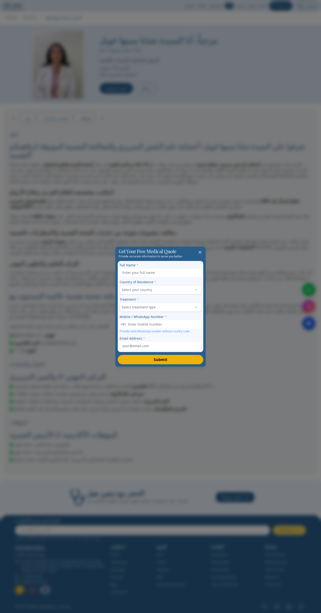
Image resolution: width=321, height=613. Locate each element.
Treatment (129, 299)
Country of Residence (138, 282)
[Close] (200, 252)
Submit (160, 359)
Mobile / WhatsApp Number (143, 316)
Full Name (129, 265)
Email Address (132, 338)
